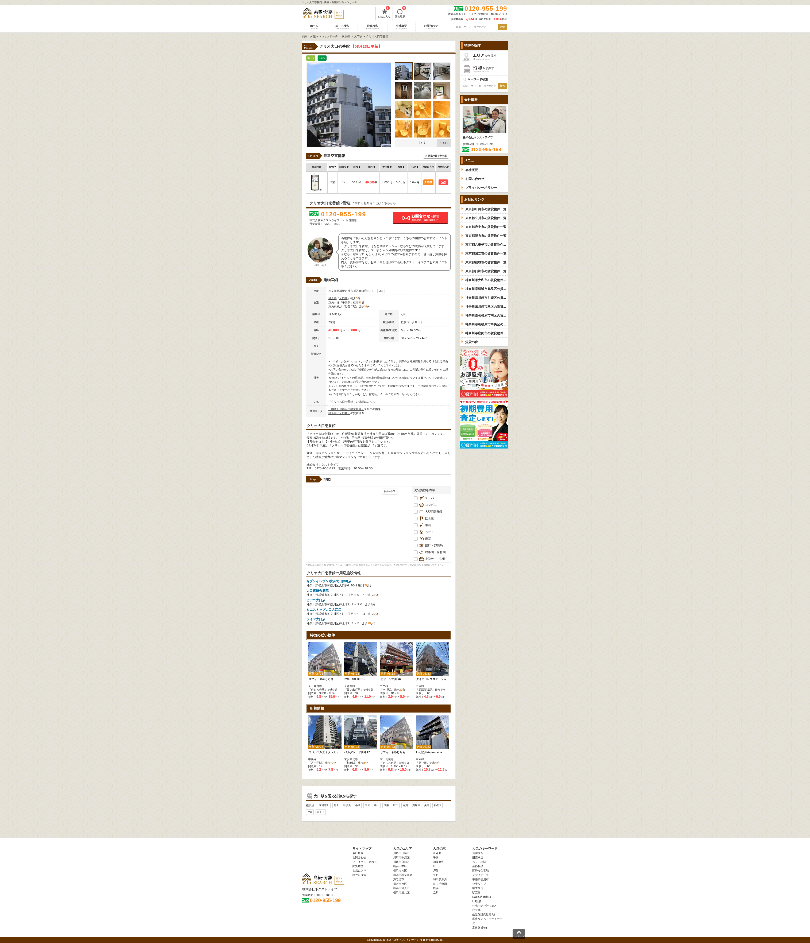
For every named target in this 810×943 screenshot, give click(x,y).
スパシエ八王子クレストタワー (325, 752)
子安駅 (346, 302)
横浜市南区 (400, 870)
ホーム (314, 27)
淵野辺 (416, 805)
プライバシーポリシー (366, 862)
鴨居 (367, 805)
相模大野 (438, 862)
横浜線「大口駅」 (339, 413)
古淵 (405, 805)
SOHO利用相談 (481, 897)
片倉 (309, 812)
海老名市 (398, 879)
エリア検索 (342, 27)
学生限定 (477, 888)
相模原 (437, 805)
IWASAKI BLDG (354, 679)
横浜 (436, 888)
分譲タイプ (479, 883)
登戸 (436, 875)
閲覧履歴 (400, 12)
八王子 (320, 812)
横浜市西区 (400, 883)
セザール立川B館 (390, 679)
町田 (395, 805)
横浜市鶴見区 (401, 888)
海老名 (437, 853)
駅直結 (476, 892)
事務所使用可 (480, 879)
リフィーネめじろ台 (321, 679)
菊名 (336, 805)
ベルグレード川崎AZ (357, 752)
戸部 (436, 870)
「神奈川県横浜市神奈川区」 (346, 409)
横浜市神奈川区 (349, 290)
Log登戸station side (429, 752)
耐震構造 (477, 857)
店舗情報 (351, 220)
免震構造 (477, 853)
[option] (325, 670)
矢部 (426, 805)
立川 (436, 892)
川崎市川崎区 (401, 853)
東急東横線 (335, 306)
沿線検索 (372, 27)
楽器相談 (477, 866)
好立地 (476, 910)
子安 (436, 857)
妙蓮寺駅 (350, 306)
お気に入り (384, 12)
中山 (376, 805)
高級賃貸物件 (480, 927)
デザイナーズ (480, 875)
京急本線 (333, 302)
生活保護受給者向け (484, 914)
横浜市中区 (400, 866)
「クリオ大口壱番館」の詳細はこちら (351, 401)
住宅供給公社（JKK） (485, 905)
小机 (357, 805)
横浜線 (332, 298)
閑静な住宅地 (480, 870)
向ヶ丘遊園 (440, 883)
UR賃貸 (477, 901)
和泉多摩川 (440, 879)
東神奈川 (324, 805)
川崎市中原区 (401, 857)
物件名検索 (359, 875)
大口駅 (343, 298)
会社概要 (401, 27)
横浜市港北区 (401, 892)
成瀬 (386, 805)
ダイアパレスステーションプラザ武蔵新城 (432, 679)
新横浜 (347, 805)
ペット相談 (479, 862)
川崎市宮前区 (401, 862)
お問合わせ (431, 27)
